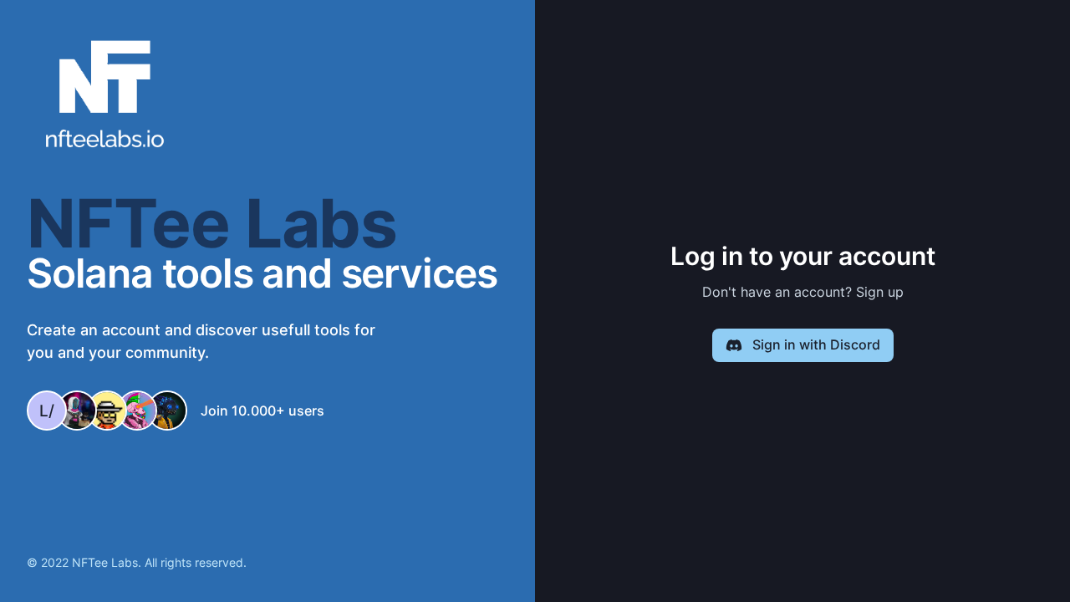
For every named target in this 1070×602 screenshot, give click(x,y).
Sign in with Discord (816, 344)
